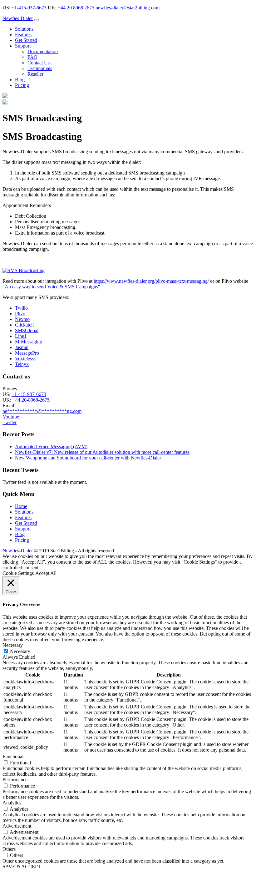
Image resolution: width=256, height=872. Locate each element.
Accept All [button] (46, 573)
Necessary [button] (12, 645)
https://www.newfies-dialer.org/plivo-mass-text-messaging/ (151, 281)
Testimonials (39, 68)
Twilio (21, 308)
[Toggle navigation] (36, 20)
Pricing (22, 85)
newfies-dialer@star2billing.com (128, 7)
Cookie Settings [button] (18, 573)
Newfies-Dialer (17, 18)
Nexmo (22, 319)
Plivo (20, 313)
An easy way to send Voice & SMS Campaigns (51, 286)
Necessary (20, 651)
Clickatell (24, 324)
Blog (20, 79)
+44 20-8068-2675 (31, 400)
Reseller (35, 74)
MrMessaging (28, 341)
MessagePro (27, 353)
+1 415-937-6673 (29, 394)
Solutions (24, 29)
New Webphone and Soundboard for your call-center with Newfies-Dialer (88, 457)
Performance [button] (14, 779)
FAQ (32, 57)
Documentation (42, 51)
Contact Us (38, 62)
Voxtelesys (25, 358)
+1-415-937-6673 (29, 7)
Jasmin (21, 347)
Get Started (26, 40)
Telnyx (22, 364)
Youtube (10, 416)
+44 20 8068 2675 (76, 7)
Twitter (9, 422)
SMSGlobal (26, 330)
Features (23, 34)
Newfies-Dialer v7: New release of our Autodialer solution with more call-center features (102, 452)
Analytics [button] (11, 802)
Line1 (21, 336)
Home (21, 506)
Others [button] (9, 849)
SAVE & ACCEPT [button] (21, 866)
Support (23, 45)
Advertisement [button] (16, 826)
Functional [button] (12, 756)
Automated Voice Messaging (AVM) (51, 446)
